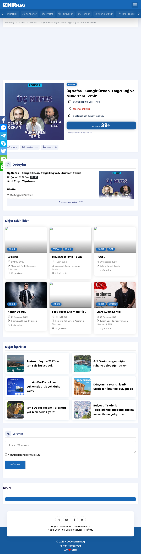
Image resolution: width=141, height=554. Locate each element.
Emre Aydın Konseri (109, 311)
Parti (111, 249)
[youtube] (66, 519)
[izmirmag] (14, 4)
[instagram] (58, 519)
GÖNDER (15, 464)
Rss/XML (88, 529)
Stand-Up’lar (105, 13)
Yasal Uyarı (54, 529)
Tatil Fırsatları (129, 13)
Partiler (86, 13)
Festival (56, 249)
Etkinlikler (12, 13)
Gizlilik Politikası (82, 526)
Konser (71, 84)
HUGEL (101, 257)
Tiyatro (49, 13)
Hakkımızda (66, 526)
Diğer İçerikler (15, 347)
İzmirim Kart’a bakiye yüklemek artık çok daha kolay (44, 386)
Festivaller (67, 13)
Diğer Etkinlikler (17, 221)
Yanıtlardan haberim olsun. (23, 455)
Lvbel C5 (13, 257)
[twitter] (82, 519)
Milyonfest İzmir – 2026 (67, 257)
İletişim (54, 526)
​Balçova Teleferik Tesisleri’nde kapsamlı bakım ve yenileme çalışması (113, 410)
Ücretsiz (113, 304)
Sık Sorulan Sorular (72, 529)
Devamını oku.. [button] (69, 202)
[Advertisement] (70, 51)
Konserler (31, 13)
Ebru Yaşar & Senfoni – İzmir (70, 311)
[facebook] (74, 519)
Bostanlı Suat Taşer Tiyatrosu (88, 115)
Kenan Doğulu (17, 311)
